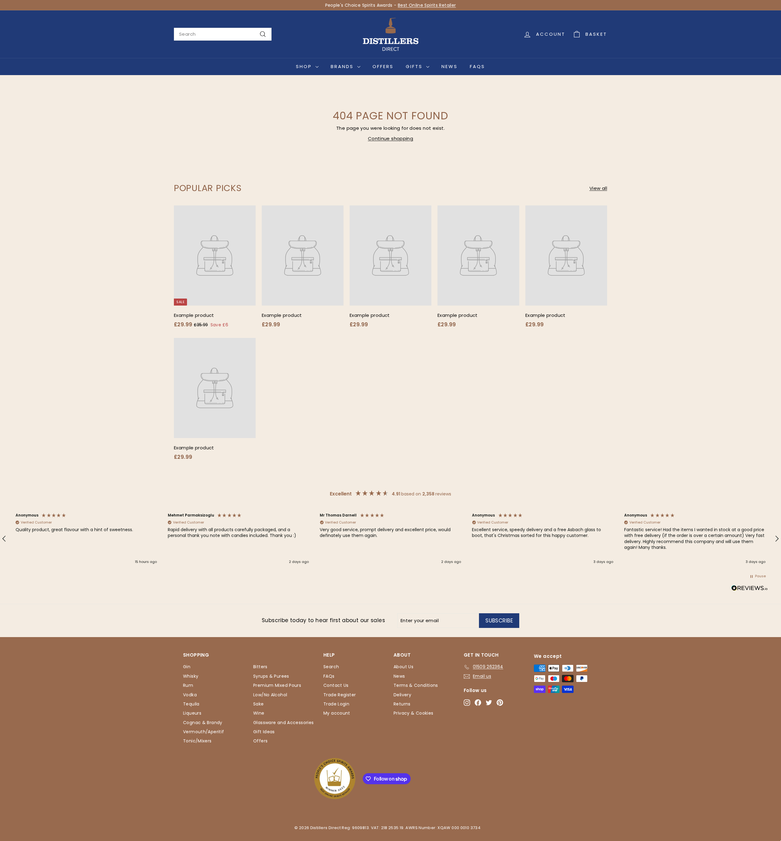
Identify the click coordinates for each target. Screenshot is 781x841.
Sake (258, 704)
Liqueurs (192, 713)
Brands (343, 66)
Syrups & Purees (271, 676)
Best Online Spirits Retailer (427, 5)
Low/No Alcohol (270, 695)
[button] (86, 538)
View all (598, 188)
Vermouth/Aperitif (203, 732)
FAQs (477, 66)
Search (331, 667)
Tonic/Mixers (197, 741)
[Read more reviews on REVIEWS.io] (749, 589)
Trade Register (339, 695)
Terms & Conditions (416, 685)
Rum (188, 685)
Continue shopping (390, 138)
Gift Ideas (264, 732)
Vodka (190, 695)
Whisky (190, 676)
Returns (402, 704)
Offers (383, 66)
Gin (186, 667)
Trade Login (336, 704)
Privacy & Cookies (413, 713)
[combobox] (223, 34)
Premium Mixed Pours (277, 685)
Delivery (402, 695)
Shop (305, 66)
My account (336, 713)
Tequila (191, 704)
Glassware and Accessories (283, 723)
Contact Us (336, 685)
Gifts (415, 66)
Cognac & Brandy (202, 723)
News (449, 66)
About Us (403, 667)
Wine (259, 713)
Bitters (260, 667)
